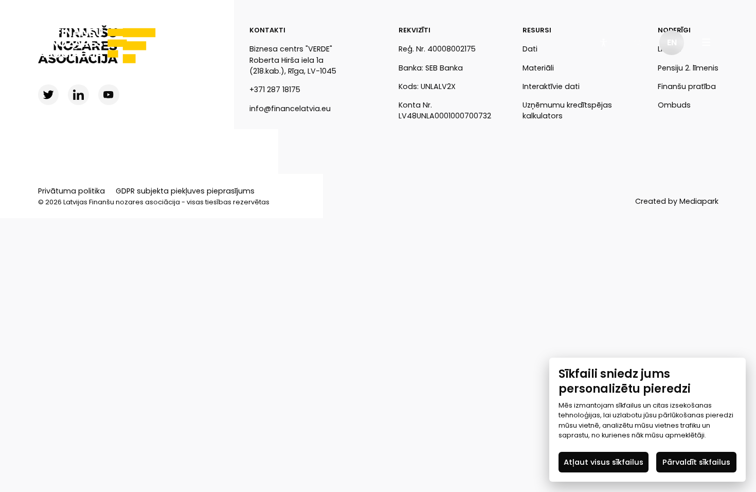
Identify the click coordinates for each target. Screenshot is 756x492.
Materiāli (538, 68)
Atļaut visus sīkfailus (603, 461)
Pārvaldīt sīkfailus (696, 461)
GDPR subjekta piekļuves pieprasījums (185, 191)
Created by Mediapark (676, 201)
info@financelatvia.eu (290, 108)
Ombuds (674, 105)
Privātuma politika (71, 191)
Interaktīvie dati (551, 86)
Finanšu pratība (687, 86)
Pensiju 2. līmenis (688, 68)
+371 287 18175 (274, 89)
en (672, 42)
